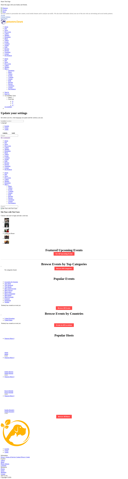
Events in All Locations (64, 325)
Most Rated (7, 295)
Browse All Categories (64, 268)
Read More (4, 18)
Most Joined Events (10, 288)
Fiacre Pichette (8, 391)
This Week (7, 283)
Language (4, 123)
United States (8, 320)
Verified (6, 302)
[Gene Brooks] (6, 230)
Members (3, 472)
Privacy (3, 457)
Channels (3, 465)
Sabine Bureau (8, 372)
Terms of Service (11, 457)
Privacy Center (25, 457)
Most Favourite (8, 297)
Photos (3, 469)
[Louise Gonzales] (6, 225)
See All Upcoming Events (64, 254)
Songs (2, 470)
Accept (3, 15)
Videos (3, 460)
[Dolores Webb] (6, 236)
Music (2, 462)
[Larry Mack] (6, 241)
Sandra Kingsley (9, 410)
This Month (7, 287)
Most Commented (9, 294)
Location (3, 121)
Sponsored (7, 300)
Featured (7, 299)
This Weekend (8, 285)
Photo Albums (5, 464)
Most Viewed (8, 290)
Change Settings (5, 17)
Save (13, 133)
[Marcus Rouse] (9, 233)
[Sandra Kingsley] (6, 220)
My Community (5, 137)
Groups (3, 474)
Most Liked (7, 292)
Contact (18, 457)
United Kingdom (9, 318)
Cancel (5, 133)
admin (6, 352)
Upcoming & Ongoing (11, 282)
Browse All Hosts (64, 417)
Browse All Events (64, 308)
